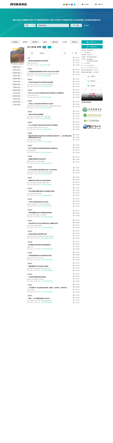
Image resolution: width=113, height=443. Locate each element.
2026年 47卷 (16, 67)
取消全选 (42, 53)
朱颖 (37, 193)
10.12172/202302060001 (45, 75)
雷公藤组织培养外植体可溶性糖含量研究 (40, 244)
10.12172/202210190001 (45, 107)
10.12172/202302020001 (45, 118)
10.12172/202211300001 (46, 206)
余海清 (40, 236)
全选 (32, 53)
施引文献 (77, 62)
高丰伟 (28, 95)
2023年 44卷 (16, 75)
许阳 (28, 84)
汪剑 (41, 215)
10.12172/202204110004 (47, 249)
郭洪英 (48, 204)
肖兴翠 (38, 257)
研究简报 (30, 231)
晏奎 (42, 279)
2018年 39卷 (16, 90)
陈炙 (28, 182)
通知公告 (54, 42)
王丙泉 (39, 161)
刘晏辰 (32, 290)
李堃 (28, 268)
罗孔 (28, 127)
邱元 (28, 150)
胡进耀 (40, 225)
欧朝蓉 (35, 127)
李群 (35, 193)
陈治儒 (28, 63)
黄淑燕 (28, 247)
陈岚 (32, 63)
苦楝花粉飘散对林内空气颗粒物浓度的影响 (40, 212)
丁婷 (31, 182)
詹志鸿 (28, 290)
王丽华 (47, 182)
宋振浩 (32, 161)
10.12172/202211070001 (47, 302)
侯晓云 (38, 215)
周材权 (53, 73)
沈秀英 (36, 106)
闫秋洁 (28, 225)
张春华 (31, 127)
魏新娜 (31, 150)
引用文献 (77, 65)
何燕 (31, 215)
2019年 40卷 (16, 87)
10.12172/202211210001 (45, 195)
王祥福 (28, 172)
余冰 (42, 84)
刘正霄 (39, 84)
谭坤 (47, 106)
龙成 (28, 139)
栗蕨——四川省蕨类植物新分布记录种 (39, 298)
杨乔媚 (50, 172)
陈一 (37, 63)
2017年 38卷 (16, 93)
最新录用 (25, 42)
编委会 (45, 42)
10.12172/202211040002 (46, 238)
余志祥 (31, 139)
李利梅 (28, 257)
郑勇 (49, 84)
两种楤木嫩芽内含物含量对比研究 (38, 234)
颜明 (31, 268)
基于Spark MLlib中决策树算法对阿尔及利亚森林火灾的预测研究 (46, 93)
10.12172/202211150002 (45, 97)
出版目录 (15, 42)
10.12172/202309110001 (47, 259)
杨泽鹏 (28, 161)
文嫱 (44, 236)
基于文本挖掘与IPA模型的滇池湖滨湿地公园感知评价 (43, 148)
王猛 (46, 127)
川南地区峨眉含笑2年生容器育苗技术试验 (40, 255)
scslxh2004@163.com (92, 67)
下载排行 (92, 76)
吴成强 (36, 225)
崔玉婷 (28, 279)
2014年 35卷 (16, 102)
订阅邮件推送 (93, 46)
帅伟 (34, 236)
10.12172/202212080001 (45, 129)
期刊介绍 (35, 42)
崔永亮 (49, 300)
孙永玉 (43, 127)
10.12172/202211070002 (45, 163)
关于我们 (64, 42)
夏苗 (28, 236)
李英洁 (35, 84)
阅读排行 (92, 81)
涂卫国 (43, 300)
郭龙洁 (40, 106)
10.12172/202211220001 (45, 173)
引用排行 (92, 85)
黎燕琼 (44, 215)
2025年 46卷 (16, 70)
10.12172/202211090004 (47, 227)
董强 (40, 193)
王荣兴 (54, 106)
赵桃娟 (43, 182)
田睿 (32, 95)
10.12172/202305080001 (47, 270)
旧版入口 (100, 4)
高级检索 (86, 25)
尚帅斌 (46, 172)
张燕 (28, 215)
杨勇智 (38, 268)
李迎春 (44, 106)
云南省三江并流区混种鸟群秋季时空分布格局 (41, 103)
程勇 (42, 73)
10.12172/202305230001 (47, 281)
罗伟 (36, 300)
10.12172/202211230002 (45, 141)
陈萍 (36, 182)
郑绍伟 (34, 215)
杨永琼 (35, 139)
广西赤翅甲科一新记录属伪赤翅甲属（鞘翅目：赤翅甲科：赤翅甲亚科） (48, 287)
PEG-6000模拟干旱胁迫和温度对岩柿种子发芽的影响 (43, 125)
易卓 (31, 236)
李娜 (58, 106)
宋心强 (36, 73)
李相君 (38, 116)
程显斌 (35, 279)
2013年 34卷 (16, 104)
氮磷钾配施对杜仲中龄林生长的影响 (38, 266)
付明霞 (45, 73)
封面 (44, 47)
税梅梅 (39, 139)
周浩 (35, 95)
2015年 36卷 (16, 99)
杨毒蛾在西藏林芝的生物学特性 (37, 159)
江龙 (32, 247)
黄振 (34, 182)
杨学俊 (32, 106)
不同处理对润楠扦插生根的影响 (37, 277)
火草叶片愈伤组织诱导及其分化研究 (38, 202)
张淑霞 (50, 106)
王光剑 (42, 116)
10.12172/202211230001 (45, 152)
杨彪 (57, 73)
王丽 (45, 268)
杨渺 (46, 300)
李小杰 (28, 300)
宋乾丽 (32, 204)
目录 (49, 47)
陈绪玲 (32, 300)
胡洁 (37, 95)
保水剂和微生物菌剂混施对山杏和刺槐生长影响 (41, 191)
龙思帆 (42, 268)
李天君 (48, 268)
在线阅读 (77, 60)
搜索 (77, 25)
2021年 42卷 (16, 81)
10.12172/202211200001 (47, 291)
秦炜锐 (28, 73)
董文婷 (43, 172)
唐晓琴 (43, 161)
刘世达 (31, 84)
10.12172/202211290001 (47, 216)
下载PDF (77, 57)
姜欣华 (37, 236)
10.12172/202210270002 (44, 65)
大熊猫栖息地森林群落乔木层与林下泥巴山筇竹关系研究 (44, 71)
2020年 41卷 (16, 84)
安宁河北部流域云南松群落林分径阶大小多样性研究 (43, 169)
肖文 (60, 106)
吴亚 (35, 257)
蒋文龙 (45, 84)
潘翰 (40, 73)
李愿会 (39, 172)
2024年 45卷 (16, 73)
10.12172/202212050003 (45, 184)
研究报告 (30, 68)
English (86, 4)
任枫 (32, 172)
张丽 (28, 116)
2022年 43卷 (16, 78)
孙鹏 (49, 116)
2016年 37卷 (16, 96)
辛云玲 (28, 193)
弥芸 (32, 193)
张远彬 (49, 73)
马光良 (31, 116)
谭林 (35, 63)
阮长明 (39, 127)
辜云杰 (42, 257)
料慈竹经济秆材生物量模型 (36, 114)
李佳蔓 (44, 204)
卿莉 (52, 84)
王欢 (32, 257)
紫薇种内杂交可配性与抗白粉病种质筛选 (40, 180)
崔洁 (36, 161)
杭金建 (39, 182)
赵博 (35, 116)
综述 (29, 58)
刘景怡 (32, 73)
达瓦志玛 (52, 236)
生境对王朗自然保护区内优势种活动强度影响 (41, 82)
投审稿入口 (93, 42)
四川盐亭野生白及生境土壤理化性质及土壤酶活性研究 (43, 223)
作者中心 (74, 42)
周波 (35, 150)
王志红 (35, 172)
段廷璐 (28, 106)
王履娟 (45, 116)
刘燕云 (47, 236)
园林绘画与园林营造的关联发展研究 (38, 60)
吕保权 (32, 225)
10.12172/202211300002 (45, 86)
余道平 (39, 300)
